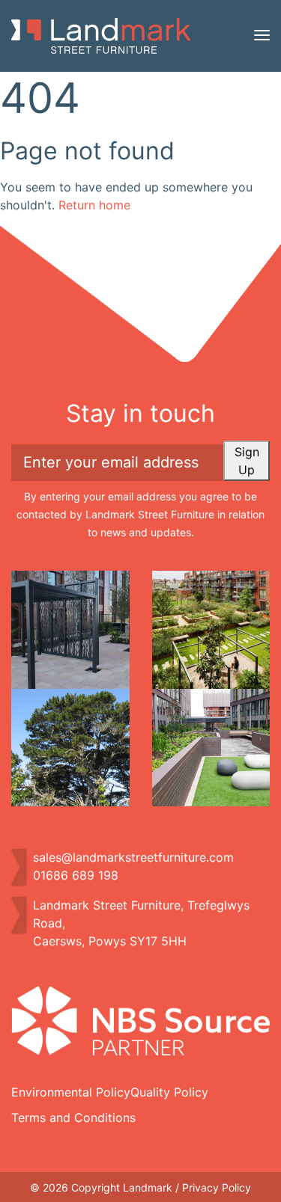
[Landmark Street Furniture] (101, 36)
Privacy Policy (216, 1187)
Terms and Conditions (73, 1117)
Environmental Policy (70, 1092)
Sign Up (247, 460)
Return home (94, 204)
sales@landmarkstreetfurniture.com (133, 857)
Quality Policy (169, 1092)
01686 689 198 (75, 875)
